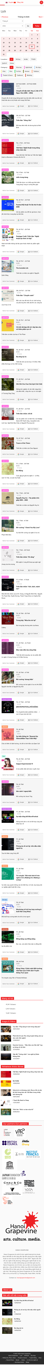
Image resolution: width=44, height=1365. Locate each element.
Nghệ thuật (29, 67)
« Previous (4, 17)
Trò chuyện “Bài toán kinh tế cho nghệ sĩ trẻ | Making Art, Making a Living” (28, 878)
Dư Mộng (19, 470)
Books (17, 1360)
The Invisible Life (22, 268)
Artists (23, 1360)
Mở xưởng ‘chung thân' (24, 679)
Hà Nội (26, 59)
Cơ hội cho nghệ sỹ (32, 1360)
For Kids (18, 71)
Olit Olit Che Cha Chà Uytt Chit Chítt (29, 384)
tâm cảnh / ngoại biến (23, 791)
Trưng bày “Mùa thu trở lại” (26, 620)
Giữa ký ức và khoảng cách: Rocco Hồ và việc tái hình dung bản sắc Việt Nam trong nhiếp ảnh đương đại (27, 1092)
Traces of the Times (23, 443)
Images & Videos (8, 1021)
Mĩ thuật (26, 1355)
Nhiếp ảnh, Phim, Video (9, 1358)
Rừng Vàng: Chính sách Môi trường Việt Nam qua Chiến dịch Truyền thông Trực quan (29, 971)
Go (28, 26)
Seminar (27, 71)
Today (37, 26)
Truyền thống (33, 1358)
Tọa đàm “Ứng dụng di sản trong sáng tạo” (27, 1026)
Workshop (29, 75)
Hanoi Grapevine (13, 1355)
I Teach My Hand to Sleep (21, 1100)
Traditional (20, 75)
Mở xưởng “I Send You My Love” (28, 527)
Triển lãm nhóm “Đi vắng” (25, 557)
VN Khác (18, 59)
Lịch (21, 1355)
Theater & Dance (8, 75)
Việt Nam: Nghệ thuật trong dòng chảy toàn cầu (28, 1072)
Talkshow (36, 71)
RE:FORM (16, 1081)
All (11, 59)
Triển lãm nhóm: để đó (24, 413)
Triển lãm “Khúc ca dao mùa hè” (23, 1109)
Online (12, 63)
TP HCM (33, 59)
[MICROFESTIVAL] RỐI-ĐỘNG (27, 707)
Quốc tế (4, 63)
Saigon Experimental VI (24, 764)
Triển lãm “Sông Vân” (24, 120)
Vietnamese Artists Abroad (12, 1066)
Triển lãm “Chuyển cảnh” (25, 295)
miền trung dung (22, 177)
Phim (11, 71)
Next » (41, 17)
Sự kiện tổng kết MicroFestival (27, 816)
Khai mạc (19, 67)
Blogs (27, 1362)
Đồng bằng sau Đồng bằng (25, 939)
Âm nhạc (38, 67)
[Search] (41, 2)
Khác (4, 71)
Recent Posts (10, 1360)
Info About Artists (19, 1362)
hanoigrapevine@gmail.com (26, 1277)
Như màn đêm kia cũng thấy (26, 650)
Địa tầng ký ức (21, 357)
